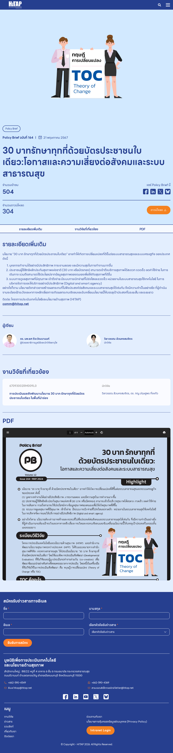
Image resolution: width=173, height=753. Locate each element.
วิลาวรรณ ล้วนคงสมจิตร (118, 340)
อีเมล (7, 624)
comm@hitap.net (16, 303)
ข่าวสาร (8, 721)
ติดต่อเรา (9, 736)
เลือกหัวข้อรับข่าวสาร (103, 624)
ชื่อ (6, 608)
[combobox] (129, 632)
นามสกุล (95, 608)
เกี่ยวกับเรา (10, 731)
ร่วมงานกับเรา (94, 717)
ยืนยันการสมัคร (18, 642)
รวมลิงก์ (9, 726)
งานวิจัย (8, 717)
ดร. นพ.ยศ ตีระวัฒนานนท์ (38, 340)
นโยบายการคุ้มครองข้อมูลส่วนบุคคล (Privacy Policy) (116, 721)
